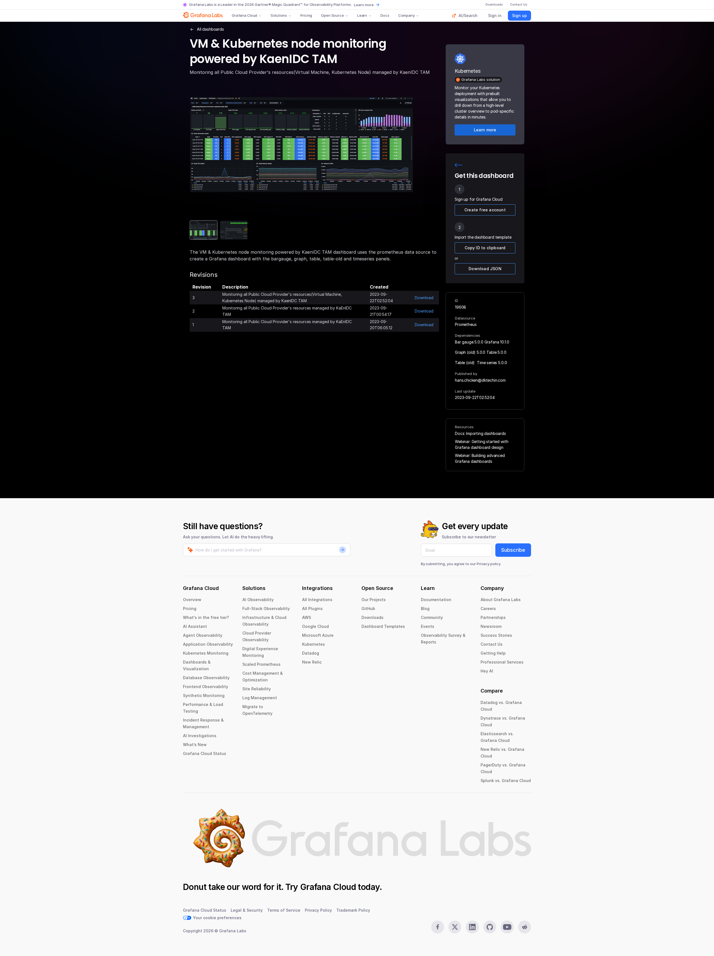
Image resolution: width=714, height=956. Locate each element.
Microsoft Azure (318, 635)
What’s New (195, 744)
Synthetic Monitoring (204, 695)
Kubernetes (313, 644)
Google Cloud (315, 626)
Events (427, 626)
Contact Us (492, 644)
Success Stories (496, 635)
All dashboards (210, 29)
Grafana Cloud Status (204, 753)
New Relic (312, 662)
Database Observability (206, 677)
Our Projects (373, 599)
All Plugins (312, 608)
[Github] (489, 927)
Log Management (259, 697)
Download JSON (485, 268)
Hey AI (487, 671)
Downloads (372, 617)
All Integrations (317, 599)
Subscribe (513, 550)
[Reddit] (524, 927)
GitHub (368, 608)
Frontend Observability (205, 686)
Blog (425, 608)
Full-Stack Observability (266, 608)
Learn (362, 15)
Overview (192, 599)
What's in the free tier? (206, 617)
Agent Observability (202, 635)
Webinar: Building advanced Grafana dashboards (480, 458)
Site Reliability (256, 688)
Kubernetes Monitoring (205, 653)
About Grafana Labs (501, 599)
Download (424, 297)
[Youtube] (507, 927)
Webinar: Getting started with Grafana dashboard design (481, 444)
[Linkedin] (472, 927)
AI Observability (258, 599)
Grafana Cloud (244, 15)
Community (432, 617)
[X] (454, 927)
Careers (488, 608)
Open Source (332, 15)
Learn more (364, 5)
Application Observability (208, 644)
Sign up (519, 15)
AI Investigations (199, 735)
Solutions (279, 15)
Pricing (306, 15)
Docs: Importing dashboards (480, 433)
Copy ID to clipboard (485, 247)
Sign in (494, 15)
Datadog (310, 653)
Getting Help (493, 653)
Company (406, 15)
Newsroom (491, 626)
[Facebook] (437, 927)
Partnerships (493, 617)
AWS (306, 617)
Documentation (436, 599)
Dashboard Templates (383, 626)
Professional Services (502, 662)
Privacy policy (489, 564)
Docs (384, 15)
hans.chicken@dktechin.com (480, 380)
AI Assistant (195, 626)
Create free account (485, 209)
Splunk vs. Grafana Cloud (506, 780)
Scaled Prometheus (261, 664)
